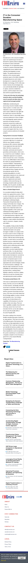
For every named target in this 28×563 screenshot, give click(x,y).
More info (3, 560)
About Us (7, 507)
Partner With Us (8, 509)
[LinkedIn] (19, 497)
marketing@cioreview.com (10, 534)
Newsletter (7, 519)
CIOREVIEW (5, 8)
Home (6, 504)
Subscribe (7, 517)
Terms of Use (8, 546)
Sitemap (6, 521)
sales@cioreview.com (9, 531)
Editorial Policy (8, 541)
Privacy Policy (8, 544)
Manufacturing (13, 8)
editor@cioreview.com (10, 529)
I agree (22, 558)
